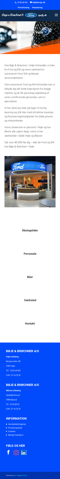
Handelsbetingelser (17, 424)
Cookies (11, 431)
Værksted (30, 300)
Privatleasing (23, 8)
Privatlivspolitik (15, 428)
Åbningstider (30, 230)
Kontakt (30, 323)
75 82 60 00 (22, 2)
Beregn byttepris (15, 435)
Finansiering (37, 8)
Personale (30, 253)
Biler (30, 277)
